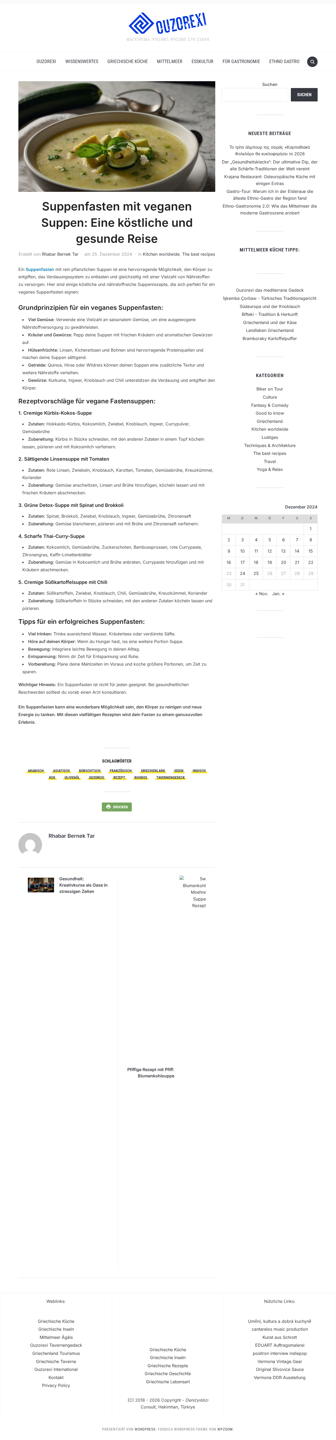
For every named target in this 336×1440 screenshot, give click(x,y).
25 (256, 573)
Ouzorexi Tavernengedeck (56, 1345)
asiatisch (61, 771)
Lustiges (270, 437)
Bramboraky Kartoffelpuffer (270, 338)
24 (242, 573)
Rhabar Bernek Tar (60, 254)
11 (256, 551)
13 (283, 551)
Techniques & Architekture (270, 445)
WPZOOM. (225, 1429)
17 (242, 562)
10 (242, 551)
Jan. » (278, 593)
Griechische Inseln (56, 1329)
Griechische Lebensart (168, 1381)
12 (269, 551)
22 (310, 562)
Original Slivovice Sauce (280, 1369)
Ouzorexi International (56, 1369)
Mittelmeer (169, 61)
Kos (52, 777)
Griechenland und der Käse (270, 322)
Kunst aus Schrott (279, 1337)
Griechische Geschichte (168, 1373)
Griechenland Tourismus (56, 1353)
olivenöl (72, 777)
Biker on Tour (269, 389)
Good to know (270, 413)
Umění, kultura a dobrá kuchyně (279, 1321)
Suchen (269, 84)
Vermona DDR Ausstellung (280, 1377)
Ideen (178, 771)
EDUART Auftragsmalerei (279, 1345)
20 (283, 562)
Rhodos (140, 777)
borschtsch (90, 771)
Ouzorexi (46, 61)
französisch (121, 771)
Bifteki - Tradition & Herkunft (270, 314)
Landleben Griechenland (270, 330)
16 (229, 562)
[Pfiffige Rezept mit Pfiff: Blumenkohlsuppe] (193, 1072)
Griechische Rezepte (168, 1365)
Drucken (120, 807)
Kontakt (56, 1377)
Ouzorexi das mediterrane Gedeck (270, 290)
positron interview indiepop (280, 1353)
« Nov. (261, 593)
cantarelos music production (280, 1329)
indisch (199, 771)
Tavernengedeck (170, 777)
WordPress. (146, 1429)
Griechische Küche (127, 61)
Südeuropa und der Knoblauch (270, 306)
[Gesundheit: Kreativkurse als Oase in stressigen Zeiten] (41, 884)
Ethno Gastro (284, 61)
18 (256, 562)
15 (310, 551)
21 (297, 562)
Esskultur (202, 61)
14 (297, 551)
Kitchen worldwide (161, 254)
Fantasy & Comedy (269, 405)
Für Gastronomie (241, 61)
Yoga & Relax (270, 469)
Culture (270, 397)
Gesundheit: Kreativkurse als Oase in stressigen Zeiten (83, 885)
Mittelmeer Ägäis (56, 1337)
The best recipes (198, 254)
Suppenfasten (40, 269)
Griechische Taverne (56, 1361)
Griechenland (270, 421)
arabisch (36, 771)
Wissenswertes (81, 61)
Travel (270, 461)
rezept (119, 777)
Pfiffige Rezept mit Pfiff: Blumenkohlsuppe (150, 1072)
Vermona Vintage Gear (280, 1361)
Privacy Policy (56, 1385)
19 (269, 562)
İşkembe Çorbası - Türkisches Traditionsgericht (269, 298)
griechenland (153, 771)
